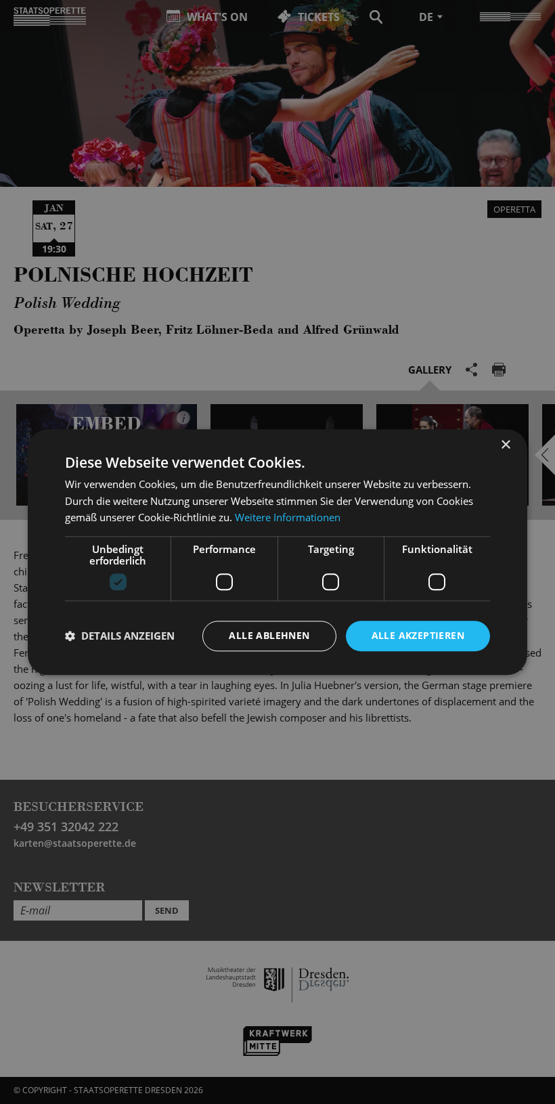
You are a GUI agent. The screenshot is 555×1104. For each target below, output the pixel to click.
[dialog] (277, 552)
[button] (120, 636)
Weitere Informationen (287, 518)
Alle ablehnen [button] (269, 635)
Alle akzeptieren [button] (418, 635)
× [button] (505, 445)
